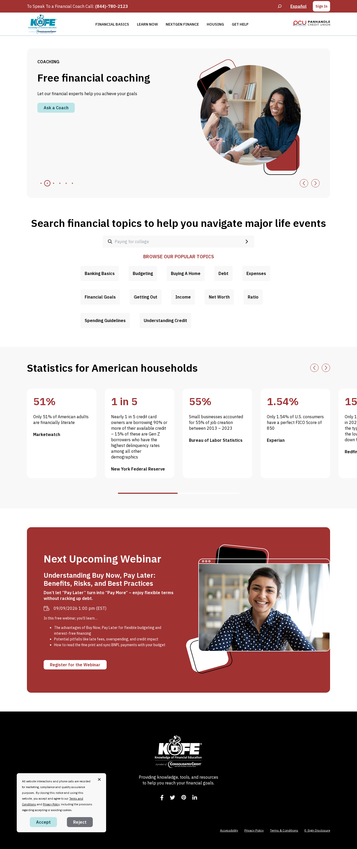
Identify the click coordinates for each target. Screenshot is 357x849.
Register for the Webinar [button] (75, 664)
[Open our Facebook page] (162, 797)
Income (183, 297)
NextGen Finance (182, 24)
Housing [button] (215, 24)
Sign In (321, 6)
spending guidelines (105, 320)
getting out (145, 297)
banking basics (100, 273)
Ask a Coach (56, 107)
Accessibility (229, 830)
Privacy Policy (254, 830)
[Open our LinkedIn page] (194, 797)
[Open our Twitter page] (172, 797)
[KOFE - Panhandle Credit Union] (42, 24)
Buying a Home (185, 273)
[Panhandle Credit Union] (311, 23)
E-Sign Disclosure (317, 830)
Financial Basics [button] (112, 24)
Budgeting (143, 273)
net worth (219, 297)
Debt (223, 273)
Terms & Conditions (284, 830)
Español (298, 6)
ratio (253, 297)
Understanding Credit (165, 320)
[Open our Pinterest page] (183, 797)
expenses (256, 273)
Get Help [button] (240, 24)
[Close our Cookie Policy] (99, 779)
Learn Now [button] (147, 24)
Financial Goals (100, 297)
